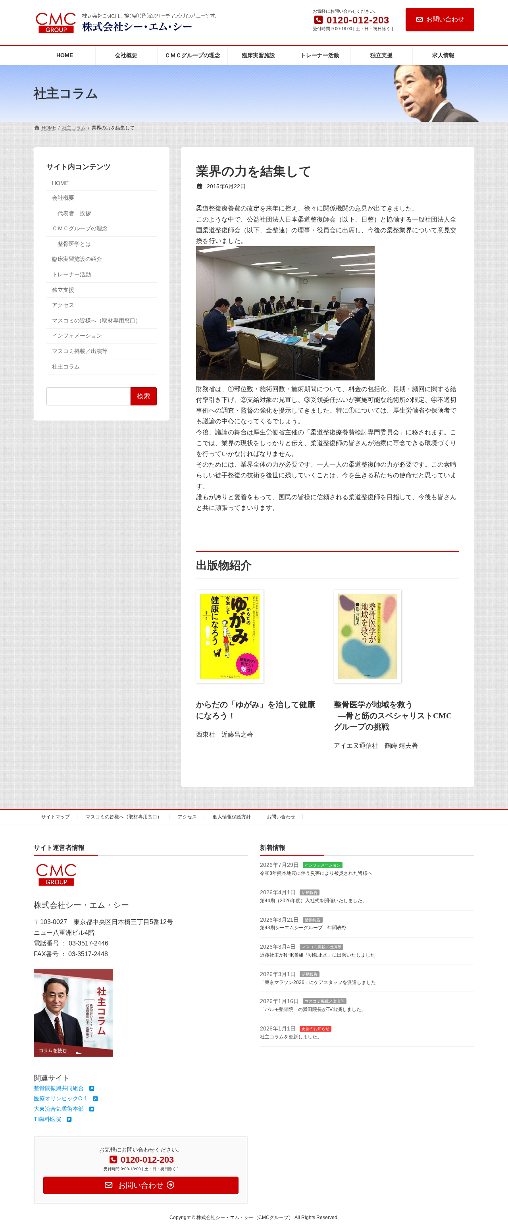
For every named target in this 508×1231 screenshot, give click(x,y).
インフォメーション (77, 336)
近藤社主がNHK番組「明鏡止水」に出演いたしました (317, 955)
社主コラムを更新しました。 (291, 1036)
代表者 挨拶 (74, 213)
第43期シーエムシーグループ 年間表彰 (303, 927)
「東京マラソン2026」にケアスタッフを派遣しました (318, 982)
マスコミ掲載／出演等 (80, 351)
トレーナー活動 (71, 274)
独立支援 (63, 290)
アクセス (63, 305)
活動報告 (310, 892)
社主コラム (66, 366)
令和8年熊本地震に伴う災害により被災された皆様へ (316, 873)
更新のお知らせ (315, 1028)
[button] (64, 1088)
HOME (60, 183)
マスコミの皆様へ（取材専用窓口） (96, 320)
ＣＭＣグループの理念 (80, 228)
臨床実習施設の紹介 (77, 259)
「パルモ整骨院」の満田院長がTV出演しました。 (313, 1009)
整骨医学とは (74, 244)
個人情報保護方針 (232, 817)
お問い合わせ (445, 19)
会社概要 (63, 198)
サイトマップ (55, 817)
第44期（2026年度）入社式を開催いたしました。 (313, 900)
